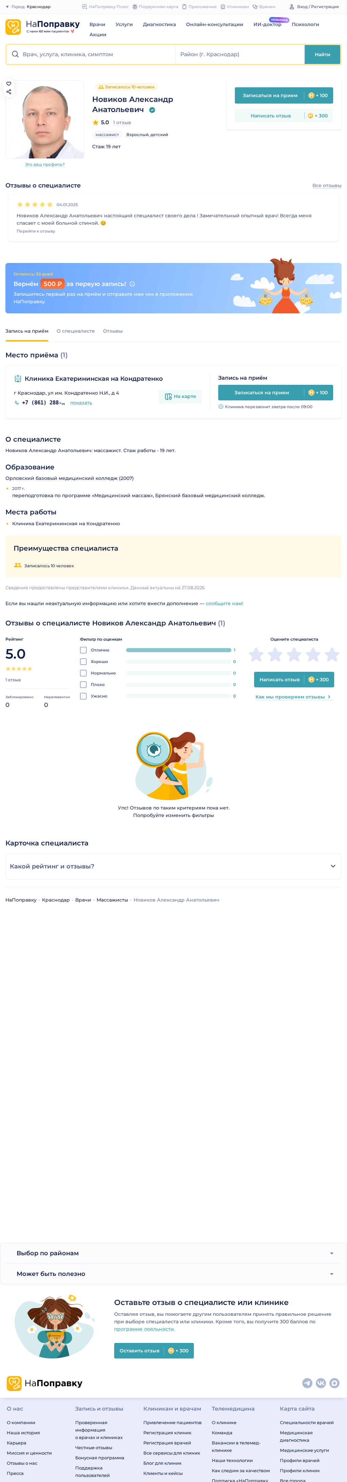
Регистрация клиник (167, 1432)
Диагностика (159, 24)
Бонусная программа (99, 1457)
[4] (42, 204)
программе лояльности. (144, 1329)
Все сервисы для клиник (171, 1453)
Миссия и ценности (29, 1453)
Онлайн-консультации (214, 24)
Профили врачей (300, 1460)
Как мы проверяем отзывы (290, 697)
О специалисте (76, 331)
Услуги (124, 24)
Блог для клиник (162, 1463)
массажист (107, 134)
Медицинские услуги (304, 1450)
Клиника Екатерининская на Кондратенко (94, 378)
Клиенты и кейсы (163, 1473)
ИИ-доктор (267, 24)
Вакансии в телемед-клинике (236, 1446)
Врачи (97, 24)
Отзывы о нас (22, 1463)
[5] (49, 204)
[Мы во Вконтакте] (321, 1383)
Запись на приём (26, 331)
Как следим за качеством (241, 1470)
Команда (222, 1432)
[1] (20, 204)
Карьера (16, 1442)
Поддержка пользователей (92, 1471)
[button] (91, 54)
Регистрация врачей (167, 1442)
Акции (97, 34)
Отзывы (113, 331)
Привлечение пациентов (172, 1422)
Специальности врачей (307, 1422)
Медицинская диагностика (296, 1436)
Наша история (23, 1432)
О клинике (224, 1422)
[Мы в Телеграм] (307, 1383)
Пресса (15, 1473)
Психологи (305, 24)
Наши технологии (232, 1460)
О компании (21, 1422)
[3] (35, 204)
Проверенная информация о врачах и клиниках (99, 1430)
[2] (27, 204)
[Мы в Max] (334, 1383)
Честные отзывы (93, 1447)
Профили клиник (300, 1470)
